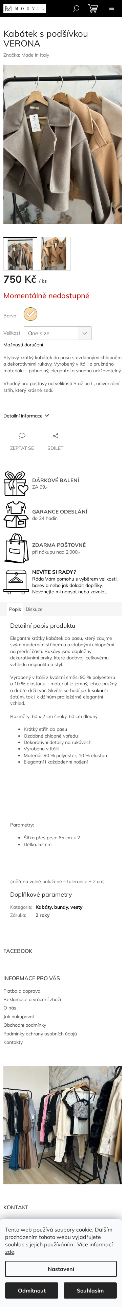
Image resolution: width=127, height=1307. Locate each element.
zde (9, 1251)
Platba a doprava (21, 991)
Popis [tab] (15, 609)
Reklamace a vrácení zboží (32, 999)
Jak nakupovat (18, 1017)
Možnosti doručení (23, 345)
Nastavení (61, 1269)
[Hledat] (76, 8)
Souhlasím (90, 1290)
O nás (9, 1008)
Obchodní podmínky (24, 1025)
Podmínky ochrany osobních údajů (40, 1034)
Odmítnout (32, 1290)
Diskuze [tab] (34, 609)
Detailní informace (23, 416)
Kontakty (13, 1042)
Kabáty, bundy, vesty (59, 907)
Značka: (26, 55)
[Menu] (112, 8)
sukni (96, 690)
